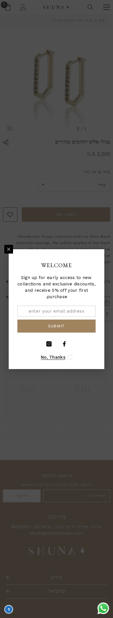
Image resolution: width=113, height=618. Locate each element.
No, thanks (53, 357)
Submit (56, 326)
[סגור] (8, 249)
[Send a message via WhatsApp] (103, 608)
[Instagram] (48, 343)
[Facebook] (64, 343)
